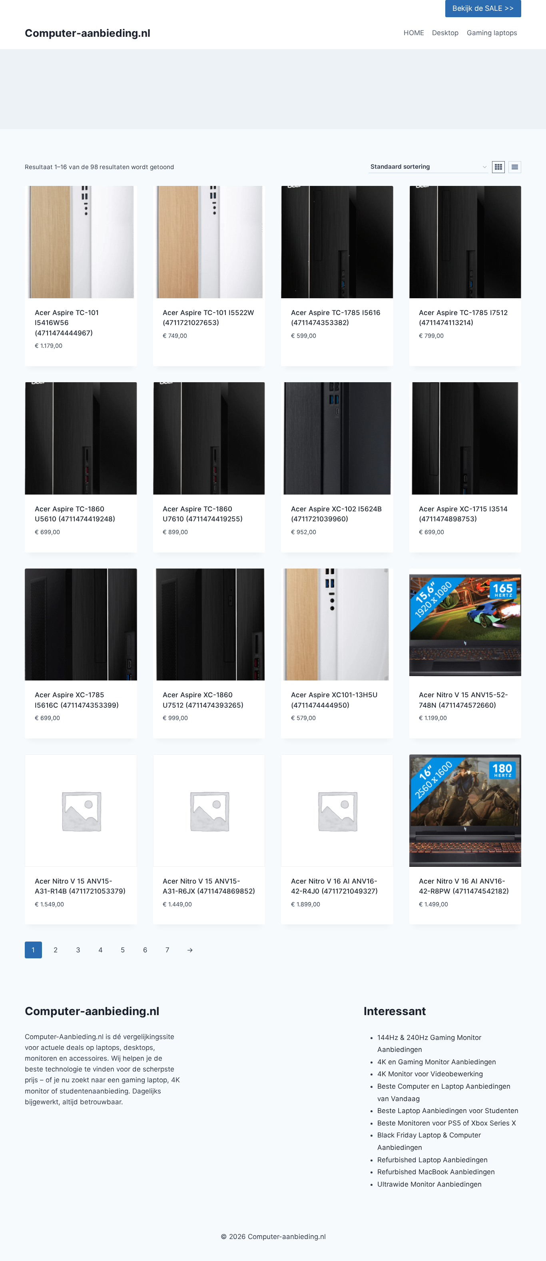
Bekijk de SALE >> (483, 8)
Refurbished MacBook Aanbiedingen (436, 1172)
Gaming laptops (492, 33)
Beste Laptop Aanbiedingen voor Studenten (447, 1111)
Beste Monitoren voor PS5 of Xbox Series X (446, 1123)
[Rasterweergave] (498, 167)
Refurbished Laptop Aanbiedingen (432, 1160)
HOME (414, 33)
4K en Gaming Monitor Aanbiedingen (436, 1062)
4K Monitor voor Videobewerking (430, 1074)
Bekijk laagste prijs (209, 360)
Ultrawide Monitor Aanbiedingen (429, 1184)
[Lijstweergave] (514, 167)
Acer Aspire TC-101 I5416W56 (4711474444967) (67, 323)
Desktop (445, 33)
